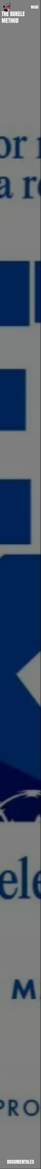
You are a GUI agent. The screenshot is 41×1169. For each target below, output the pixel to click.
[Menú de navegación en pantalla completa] (34, 6)
